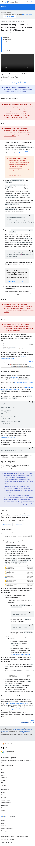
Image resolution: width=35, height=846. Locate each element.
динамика (19, 524)
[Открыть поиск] (27, 2)
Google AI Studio (5, 800)
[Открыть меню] (2, 2)
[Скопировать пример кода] (32, 215)
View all (3, 810)
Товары (9, 21)
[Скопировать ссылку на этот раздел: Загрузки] (8, 511)
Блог (2, 772)
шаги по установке (24, 516)
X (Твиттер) (4, 782)
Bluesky (3, 775)
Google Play (4, 807)
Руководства (21, 21)
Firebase (3, 797)
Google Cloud (4, 805)
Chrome (3, 795)
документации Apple (16, 709)
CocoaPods (14, 377)
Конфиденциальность (22, 836)
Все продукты (5, 831)
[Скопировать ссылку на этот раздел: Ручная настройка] (16, 462)
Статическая (6, 524)
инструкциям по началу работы (23, 382)
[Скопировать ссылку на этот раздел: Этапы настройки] (14, 530)
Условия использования (7, 763)
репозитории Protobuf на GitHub (20, 654)
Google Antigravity (6, 802)
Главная (4, 7)
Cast (16, 2)
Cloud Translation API (27, 14)
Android (3, 792)
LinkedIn (3, 780)
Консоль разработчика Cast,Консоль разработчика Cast (16, 760)
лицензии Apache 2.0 (25, 731)
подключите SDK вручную (25, 152)
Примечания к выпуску (7, 765)
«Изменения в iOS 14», (10, 136)
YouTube (3, 785)
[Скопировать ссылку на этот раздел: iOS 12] (7, 320)
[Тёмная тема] (29, 215)
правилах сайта (21, 732)
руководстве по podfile (8, 437)
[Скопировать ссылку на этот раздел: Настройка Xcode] (19, 99)
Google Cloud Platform (7, 828)
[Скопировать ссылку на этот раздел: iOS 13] (7, 300)
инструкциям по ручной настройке (17, 703)
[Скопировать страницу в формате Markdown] (8, 32)
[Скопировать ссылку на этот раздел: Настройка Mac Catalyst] (21, 696)
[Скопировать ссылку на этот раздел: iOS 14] (7, 124)
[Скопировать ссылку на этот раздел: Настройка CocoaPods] (20, 372)
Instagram (4, 777)
